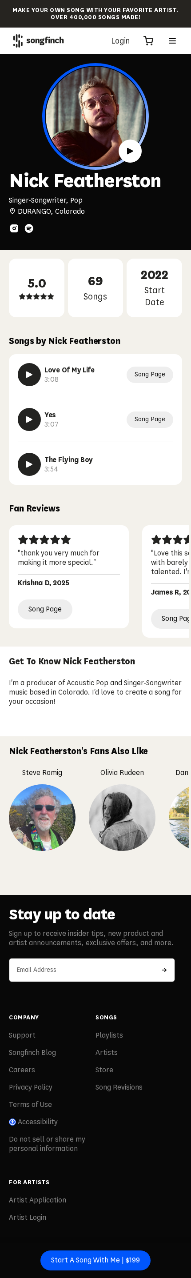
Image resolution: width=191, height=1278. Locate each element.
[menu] (172, 41)
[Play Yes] (29, 419)
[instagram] (14, 228)
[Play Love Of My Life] (29, 374)
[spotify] (29, 228)
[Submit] (164, 970)
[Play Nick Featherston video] (130, 151)
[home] (38, 41)
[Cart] (148, 41)
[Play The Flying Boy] (29, 464)
